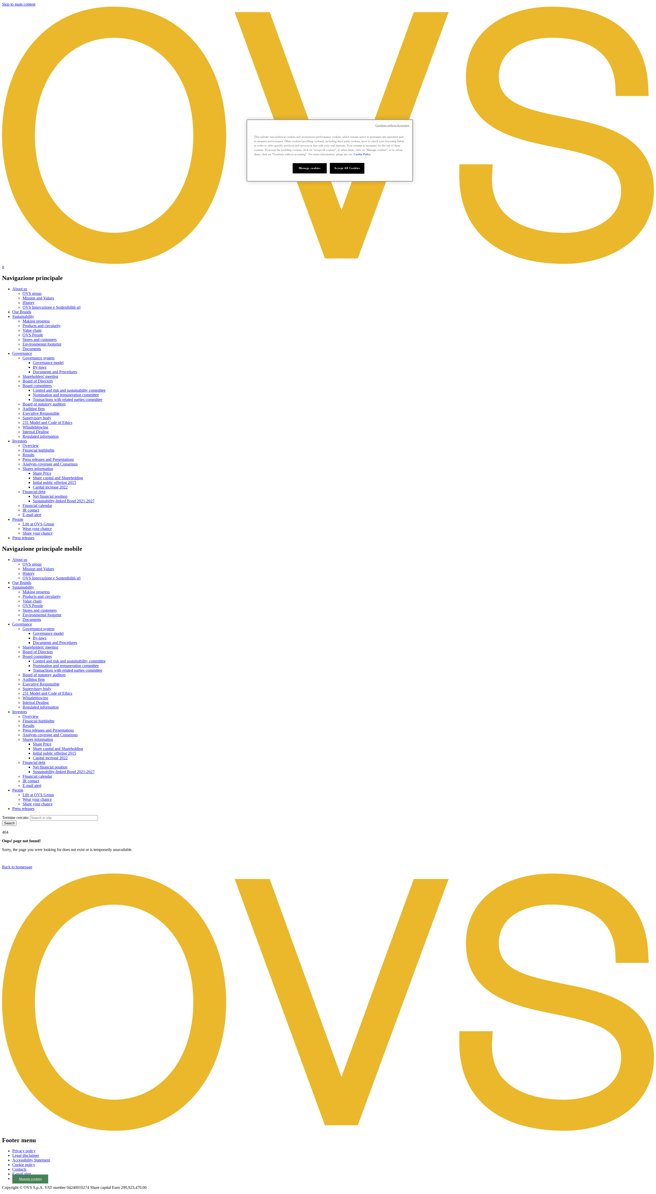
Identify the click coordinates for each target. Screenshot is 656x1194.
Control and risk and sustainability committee (69, 390)
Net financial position (50, 496)
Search (9, 823)
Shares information (38, 468)
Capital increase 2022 (50, 487)
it (3, 267)
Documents (32, 349)
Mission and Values (38, 298)
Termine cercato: (15, 817)
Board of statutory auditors (44, 404)
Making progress (36, 321)
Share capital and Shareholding (58, 478)
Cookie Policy (362, 154)
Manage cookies (30, 1179)
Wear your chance (37, 528)
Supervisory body (37, 418)
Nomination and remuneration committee (66, 395)
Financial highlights (38, 450)
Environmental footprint (42, 344)
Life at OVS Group (38, 524)
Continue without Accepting (392, 125)
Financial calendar (37, 505)
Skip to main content (18, 4)
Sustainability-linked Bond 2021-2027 (64, 501)
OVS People (33, 335)
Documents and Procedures (55, 372)
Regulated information (41, 436)
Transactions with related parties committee (67, 399)
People (17, 519)
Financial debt (34, 492)
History (29, 302)
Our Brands (21, 312)
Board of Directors (38, 381)
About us (19, 289)
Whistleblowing (35, 427)
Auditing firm (34, 409)
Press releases (23, 538)
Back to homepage (17, 867)
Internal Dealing (36, 432)
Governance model (48, 362)
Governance (22, 353)
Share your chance (38, 533)
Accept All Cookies (347, 168)
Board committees (37, 385)
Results (28, 455)
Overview (31, 445)
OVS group (32, 293)
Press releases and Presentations (48, 459)
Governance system (38, 358)
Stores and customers (40, 339)
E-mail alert (32, 515)
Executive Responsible (41, 413)
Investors (19, 441)
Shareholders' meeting (40, 376)
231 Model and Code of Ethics (47, 422)
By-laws (39, 367)
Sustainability (23, 316)
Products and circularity (42, 326)
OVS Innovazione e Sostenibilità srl (51, 307)
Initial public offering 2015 (54, 482)
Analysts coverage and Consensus (50, 464)
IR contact (31, 510)
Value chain (32, 330)
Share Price (42, 473)
